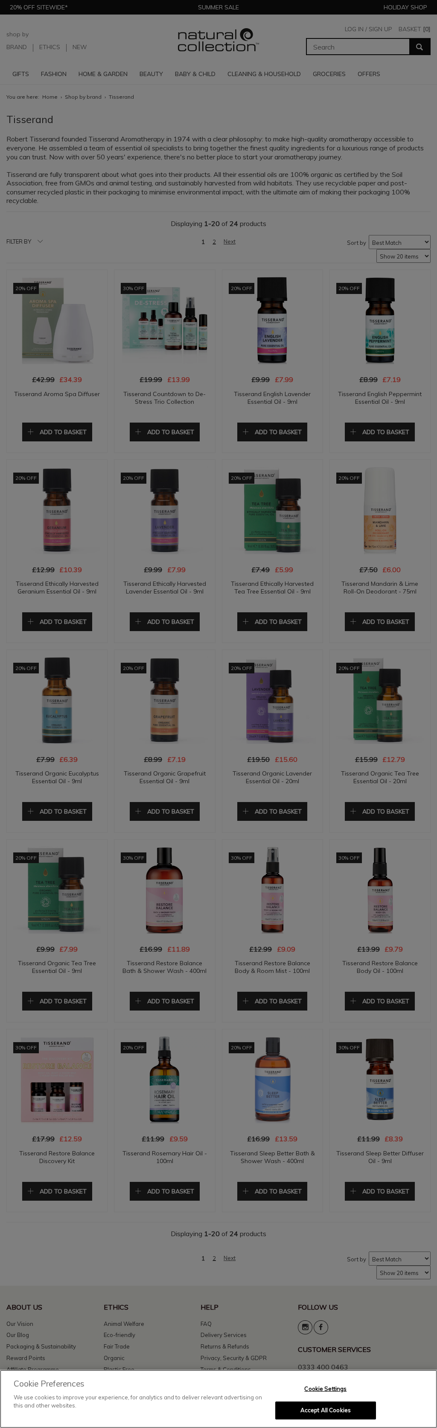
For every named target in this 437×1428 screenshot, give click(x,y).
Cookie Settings (325, 1388)
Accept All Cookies (325, 1410)
